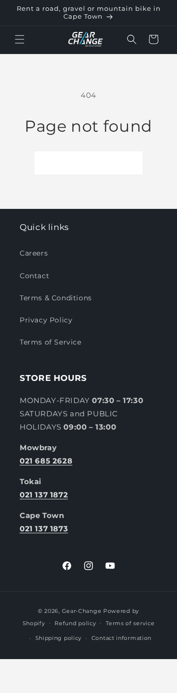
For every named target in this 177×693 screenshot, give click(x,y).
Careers (34, 253)
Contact (34, 275)
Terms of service (130, 623)
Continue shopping (88, 162)
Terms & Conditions (56, 297)
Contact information (121, 638)
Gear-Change (82, 610)
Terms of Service (51, 342)
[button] (19, 39)
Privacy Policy (46, 320)
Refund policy (75, 623)
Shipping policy (58, 638)
